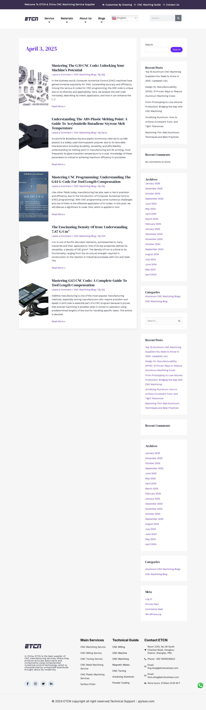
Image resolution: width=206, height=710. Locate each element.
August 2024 (152, 254)
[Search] (178, 18)
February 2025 (153, 224)
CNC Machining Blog (85, 74)
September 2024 (154, 249)
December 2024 (154, 234)
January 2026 (152, 183)
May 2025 (150, 208)
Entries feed (151, 604)
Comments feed (154, 609)
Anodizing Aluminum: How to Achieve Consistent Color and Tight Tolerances (161, 122)
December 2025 (153, 188)
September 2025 (154, 198)
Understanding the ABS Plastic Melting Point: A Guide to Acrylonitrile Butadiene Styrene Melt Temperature (89, 124)
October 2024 (152, 244)
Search (149, 44)
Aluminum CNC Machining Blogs (162, 296)
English (121, 17)
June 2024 (151, 264)
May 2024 (150, 269)
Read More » (58, 106)
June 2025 (151, 203)
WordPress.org (153, 614)
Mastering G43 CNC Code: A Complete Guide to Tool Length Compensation (89, 283)
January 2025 (152, 229)
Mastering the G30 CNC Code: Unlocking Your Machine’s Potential (88, 68)
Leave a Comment (61, 74)
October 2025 (152, 193)
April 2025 (150, 213)
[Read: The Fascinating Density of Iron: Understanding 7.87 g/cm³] (33, 248)
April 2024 (150, 274)
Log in (148, 599)
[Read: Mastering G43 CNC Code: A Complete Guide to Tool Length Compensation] (33, 301)
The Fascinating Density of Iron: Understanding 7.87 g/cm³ (90, 229)
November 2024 (154, 239)
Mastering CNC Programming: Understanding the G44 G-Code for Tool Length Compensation (91, 179)
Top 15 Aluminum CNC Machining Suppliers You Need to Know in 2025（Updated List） (163, 76)
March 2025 (151, 219)
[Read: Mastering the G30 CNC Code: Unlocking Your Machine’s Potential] (33, 86)
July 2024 (150, 259)
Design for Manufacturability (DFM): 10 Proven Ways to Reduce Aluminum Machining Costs (163, 91)
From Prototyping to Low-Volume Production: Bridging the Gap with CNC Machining (164, 106)
